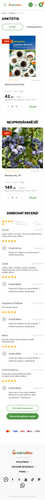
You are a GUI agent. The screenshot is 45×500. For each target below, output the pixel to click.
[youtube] (26, 480)
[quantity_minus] (8, 107)
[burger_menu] (5, 5)
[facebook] (13, 480)
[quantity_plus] (16, 107)
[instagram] (19, 480)
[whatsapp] (23, 485)
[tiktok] (32, 480)
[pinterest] (39, 480)
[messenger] (6, 480)
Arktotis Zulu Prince (14, 84)
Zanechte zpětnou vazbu (22, 416)
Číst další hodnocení (22, 408)
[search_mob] (30, 4)
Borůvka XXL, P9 (13, 175)
